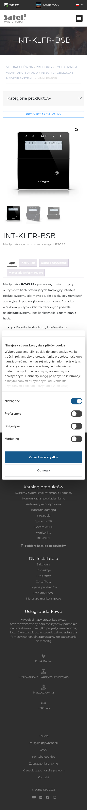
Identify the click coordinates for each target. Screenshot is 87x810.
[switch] (76, 413)
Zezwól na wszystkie (43, 457)
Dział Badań (43, 661)
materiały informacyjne (26, 272)
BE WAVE (43, 538)
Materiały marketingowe (43, 598)
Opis (12, 263)
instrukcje (28, 263)
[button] (79, 4)
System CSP (43, 521)
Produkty (44, 67)
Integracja (43, 515)
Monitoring (44, 532)
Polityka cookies (43, 756)
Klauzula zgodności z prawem (44, 770)
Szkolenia (43, 564)
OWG (44, 750)
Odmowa (43, 470)
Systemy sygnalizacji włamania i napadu (43, 493)
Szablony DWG (43, 593)
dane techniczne (54, 263)
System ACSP (43, 527)
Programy (43, 576)
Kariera (44, 736)
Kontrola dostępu (43, 510)
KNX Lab (44, 708)
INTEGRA (47, 72)
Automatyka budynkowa (43, 504)
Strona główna (19, 67)
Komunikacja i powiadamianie (43, 498)
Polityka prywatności (43, 743)
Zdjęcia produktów (43, 587)
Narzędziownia (43, 692)
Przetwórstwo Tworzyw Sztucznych (43, 677)
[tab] (12, 263)
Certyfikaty (43, 581)
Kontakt (43, 777)
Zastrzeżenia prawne (43, 763)
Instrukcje (44, 570)
